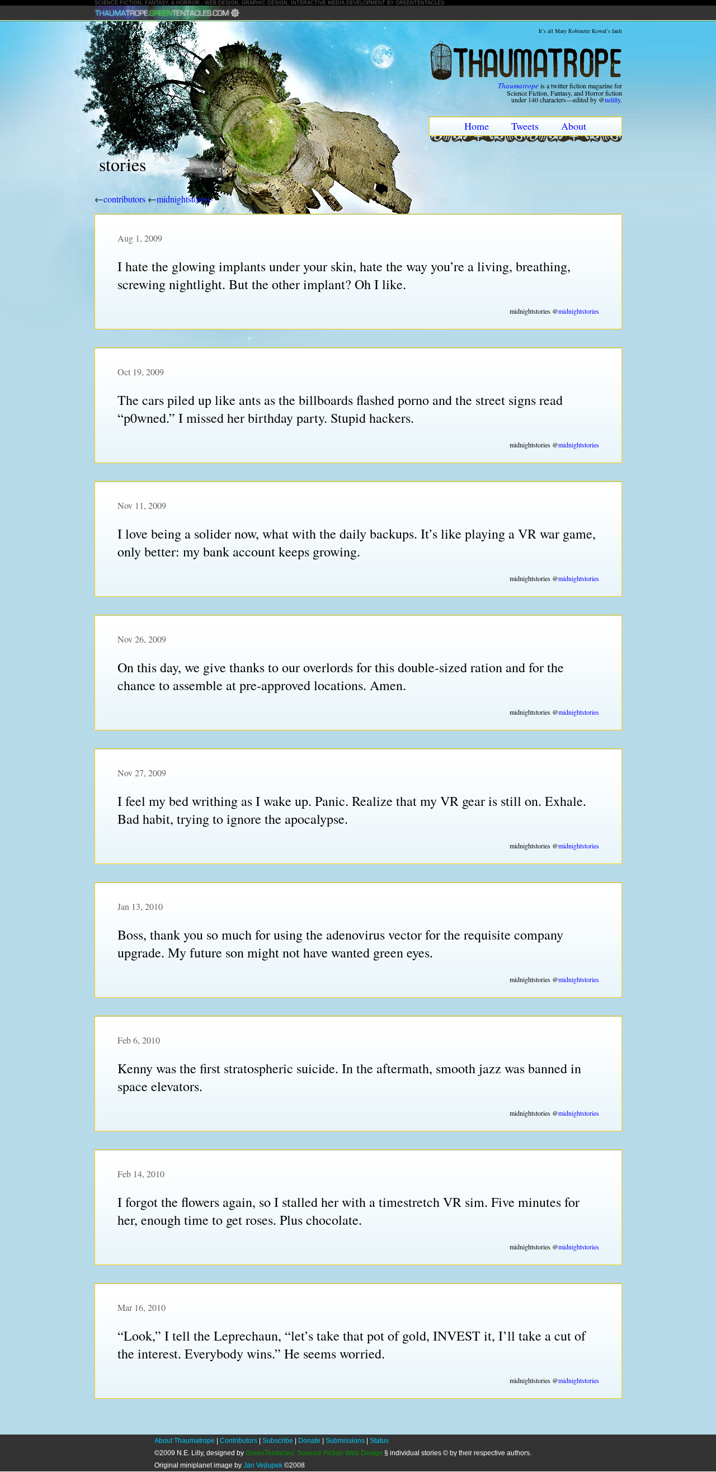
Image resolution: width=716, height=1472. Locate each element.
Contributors (238, 1441)
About (573, 126)
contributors (124, 199)
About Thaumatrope (184, 1441)
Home (476, 126)
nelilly (612, 99)
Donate (309, 1441)
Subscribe (277, 1441)
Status (379, 1441)
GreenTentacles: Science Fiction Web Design (314, 1453)
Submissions (345, 1441)
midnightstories (183, 199)
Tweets (525, 126)
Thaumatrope (518, 86)
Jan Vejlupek (262, 1465)
